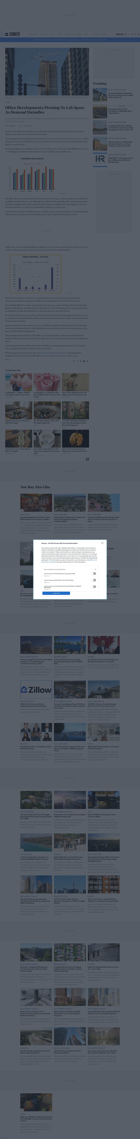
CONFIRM (56, 593)
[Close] (103, 543)
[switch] (93, 573)
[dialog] (70, 569)
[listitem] (70, 569)
